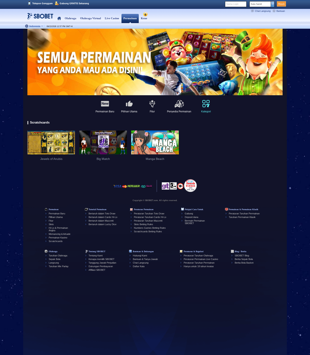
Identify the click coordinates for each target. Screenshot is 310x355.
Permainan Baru (57, 213)
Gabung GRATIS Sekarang (74, 3)
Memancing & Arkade (59, 234)
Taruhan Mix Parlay (59, 266)
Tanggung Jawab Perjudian (102, 262)
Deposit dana (191, 217)
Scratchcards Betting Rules (148, 231)
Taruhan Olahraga (58, 255)
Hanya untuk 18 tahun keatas (199, 266)
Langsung (54, 262)
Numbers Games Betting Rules (150, 228)
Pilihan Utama (56, 217)
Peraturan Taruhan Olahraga (198, 255)
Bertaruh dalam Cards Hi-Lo (103, 217)
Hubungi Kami (140, 255)
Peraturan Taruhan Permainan (244, 213)
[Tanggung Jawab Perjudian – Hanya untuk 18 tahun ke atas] (180, 187)
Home (59, 18)
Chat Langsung (263, 11)
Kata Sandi (256, 4)
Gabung (189, 213)
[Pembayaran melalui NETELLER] (133, 188)
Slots (51, 224)
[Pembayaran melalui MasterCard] (124, 188)
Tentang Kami (95, 255)
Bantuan (280, 11)
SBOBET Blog (242, 255)
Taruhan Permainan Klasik (242, 217)
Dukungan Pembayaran (101, 266)
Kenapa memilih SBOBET (102, 259)
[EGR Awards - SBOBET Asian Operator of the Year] (190, 185)
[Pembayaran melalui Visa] (117, 188)
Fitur (51, 220)
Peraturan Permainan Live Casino (201, 259)
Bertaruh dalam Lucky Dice (102, 224)
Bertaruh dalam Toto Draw (102, 213)
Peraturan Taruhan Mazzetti (148, 220)
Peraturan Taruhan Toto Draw (149, 213)
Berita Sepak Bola (244, 259)
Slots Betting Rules (143, 224)
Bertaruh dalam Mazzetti (101, 220)
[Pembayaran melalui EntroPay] (143, 188)
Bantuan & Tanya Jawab (145, 259)
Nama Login (232, 4)
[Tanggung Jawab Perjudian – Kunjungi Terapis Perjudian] (165, 187)
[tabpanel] (155, 62)
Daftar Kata (138, 266)
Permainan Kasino (58, 237)
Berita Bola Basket (244, 262)
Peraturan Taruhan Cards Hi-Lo (150, 217)
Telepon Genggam (42, 3)
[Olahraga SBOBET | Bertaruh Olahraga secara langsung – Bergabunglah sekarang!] (39, 17)
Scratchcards (56, 241)
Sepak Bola (54, 259)
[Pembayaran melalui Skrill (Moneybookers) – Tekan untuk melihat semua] (149, 188)
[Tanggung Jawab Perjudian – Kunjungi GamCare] (173, 187)
